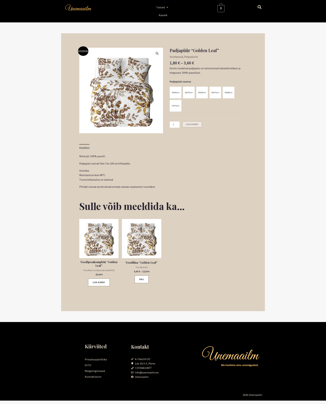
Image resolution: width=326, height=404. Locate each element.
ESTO (88, 365)
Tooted (160, 7)
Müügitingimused (95, 371)
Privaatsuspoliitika (96, 359)
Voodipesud (176, 56)
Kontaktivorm (93, 376)
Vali (141, 279)
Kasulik (163, 15)
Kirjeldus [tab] (84, 147)
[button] (163, 7)
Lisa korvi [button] (99, 282)
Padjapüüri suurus (180, 81)
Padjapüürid (191, 56)
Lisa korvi (192, 124)
